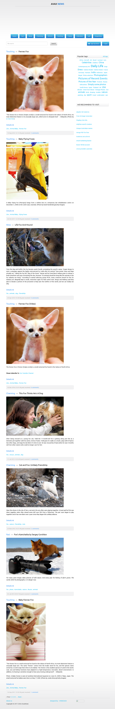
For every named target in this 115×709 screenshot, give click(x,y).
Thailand (95, 87)
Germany (81, 72)
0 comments (35, 219)
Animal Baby (14, 128)
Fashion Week (98, 70)
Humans (87, 72)
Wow (8, 225)
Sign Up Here (95, 43)
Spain (90, 87)
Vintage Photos (100, 89)
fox (7, 293)
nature (11, 524)
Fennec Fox (24, 51)
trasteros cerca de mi (83, 136)
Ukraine (79, 89)
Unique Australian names (84, 128)
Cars (104, 60)
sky (85, 95)
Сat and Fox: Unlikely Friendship (33, 465)
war (106, 95)
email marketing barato (83, 140)
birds (87, 92)
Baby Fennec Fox (26, 600)
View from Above (88, 89)
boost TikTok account (83, 145)
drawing (92, 92)
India (93, 72)
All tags (105, 56)
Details (9, 125)
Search (53, 43)
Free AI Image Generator (84, 116)
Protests (99, 82)
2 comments (35, 133)
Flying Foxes (23, 214)
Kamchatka (17, 589)
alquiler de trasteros (82, 112)
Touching (10, 51)
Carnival (100, 60)
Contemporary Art (84, 66)
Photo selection (88, 75)
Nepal (80, 75)
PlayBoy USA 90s (81, 120)
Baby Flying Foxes (27, 139)
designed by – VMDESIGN (58, 701)
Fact (8, 534)
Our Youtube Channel (26, 373)
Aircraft (86, 60)
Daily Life (97, 66)
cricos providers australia (84, 149)
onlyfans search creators (84, 124)
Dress (80, 69)
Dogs (105, 66)
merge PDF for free (82, 132)
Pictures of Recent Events (92, 78)
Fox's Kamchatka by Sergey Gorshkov (30, 534)
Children (95, 62)
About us (9, 701)
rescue (11, 454)
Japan (105, 72)
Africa (81, 60)
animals (11, 293)
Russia (30, 589)
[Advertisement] (57, 19)
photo (11, 589)
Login (105, 43)
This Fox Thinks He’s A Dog (31, 393)
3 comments (34, 459)
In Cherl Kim (10, 119)
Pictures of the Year (87, 82)
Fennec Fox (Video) (27, 304)
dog (16, 293)
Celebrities (87, 62)
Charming (10, 393)
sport (89, 95)
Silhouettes (83, 84)
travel (94, 95)
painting (80, 95)
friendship (22, 293)
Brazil (94, 60)
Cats (23, 524)
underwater (101, 95)
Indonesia (99, 72)
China (101, 62)
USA (104, 87)
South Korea (84, 87)
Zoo (7, 128)
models (98, 92)
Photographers (100, 75)
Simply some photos (97, 84)
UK (100, 87)
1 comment (34, 692)
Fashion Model (88, 70)
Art (91, 60)
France (106, 70)
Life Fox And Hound (24, 225)
